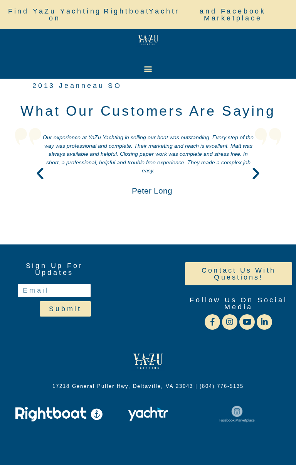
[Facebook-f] (212, 322)
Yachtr (164, 11)
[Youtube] (247, 322)
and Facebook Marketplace (233, 14)
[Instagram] (229, 322)
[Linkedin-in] (264, 322)
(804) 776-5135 (222, 386)
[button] (148, 68)
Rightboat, (129, 11)
